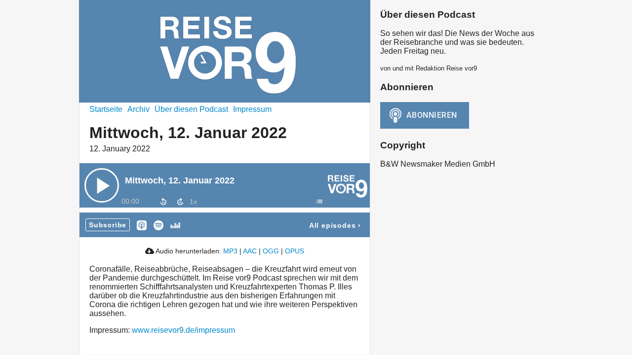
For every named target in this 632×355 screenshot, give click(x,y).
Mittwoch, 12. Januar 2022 (180, 180)
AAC (250, 251)
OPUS (294, 251)
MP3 (230, 251)
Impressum (252, 109)
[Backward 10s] (163, 202)
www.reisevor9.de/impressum (183, 330)
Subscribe (107, 225)
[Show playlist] (319, 201)
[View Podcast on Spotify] (158, 224)
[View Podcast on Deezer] (175, 224)
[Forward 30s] (180, 202)
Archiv (138, 109)
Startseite (105, 109)
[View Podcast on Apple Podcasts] (142, 224)
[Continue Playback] (101, 185)
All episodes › (335, 225)
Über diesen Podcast (191, 109)
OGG (271, 251)
